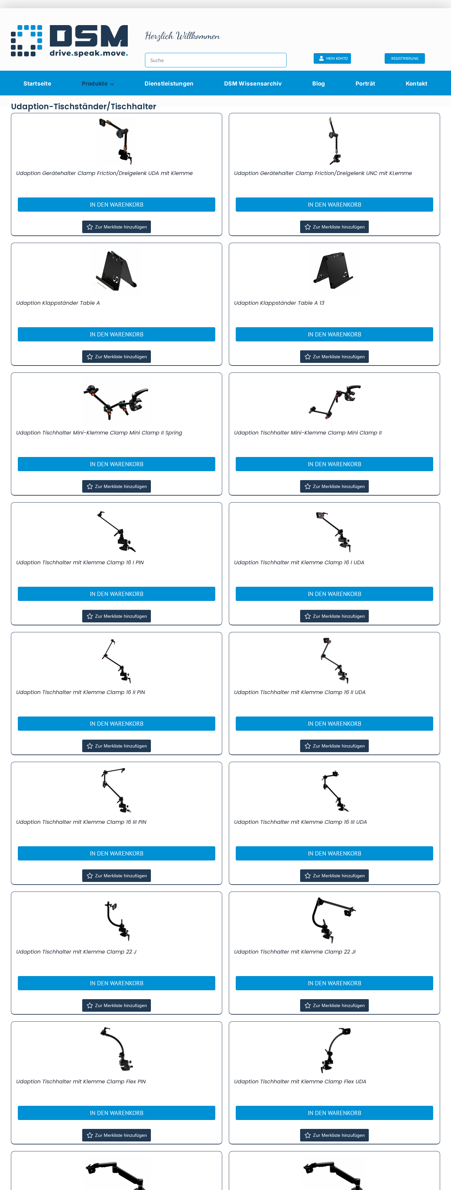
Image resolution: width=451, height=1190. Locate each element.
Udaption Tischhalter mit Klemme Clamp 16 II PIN (80, 692)
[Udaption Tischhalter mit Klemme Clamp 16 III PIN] (116, 790)
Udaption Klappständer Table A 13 (279, 303)
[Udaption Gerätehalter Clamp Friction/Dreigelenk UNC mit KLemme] (334, 141)
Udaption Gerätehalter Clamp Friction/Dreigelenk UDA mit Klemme (104, 173)
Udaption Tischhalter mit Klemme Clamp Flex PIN (81, 1081)
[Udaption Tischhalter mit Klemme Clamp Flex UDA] (334, 1049)
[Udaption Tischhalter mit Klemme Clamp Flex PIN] (116, 1049)
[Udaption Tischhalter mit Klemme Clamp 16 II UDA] (334, 660)
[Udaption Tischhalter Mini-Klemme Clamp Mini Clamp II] (334, 401)
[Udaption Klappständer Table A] (116, 271)
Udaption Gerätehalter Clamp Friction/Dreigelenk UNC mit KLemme (323, 173)
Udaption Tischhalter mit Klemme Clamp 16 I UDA (299, 562)
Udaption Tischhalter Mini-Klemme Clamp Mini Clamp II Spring (99, 433)
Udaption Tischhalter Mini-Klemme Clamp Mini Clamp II (308, 433)
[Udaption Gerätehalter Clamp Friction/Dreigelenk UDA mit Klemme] (116, 141)
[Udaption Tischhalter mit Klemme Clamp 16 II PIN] (116, 660)
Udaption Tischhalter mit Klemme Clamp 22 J (76, 952)
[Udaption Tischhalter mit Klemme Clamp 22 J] (116, 920)
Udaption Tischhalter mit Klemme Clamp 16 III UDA (300, 822)
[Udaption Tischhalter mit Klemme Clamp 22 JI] (334, 920)
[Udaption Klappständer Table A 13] (334, 271)
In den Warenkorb (117, 204)
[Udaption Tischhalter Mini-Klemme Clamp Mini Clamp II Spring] (116, 401)
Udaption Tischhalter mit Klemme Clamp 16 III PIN (81, 822)
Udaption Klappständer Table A (58, 303)
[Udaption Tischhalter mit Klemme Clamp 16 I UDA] (334, 530)
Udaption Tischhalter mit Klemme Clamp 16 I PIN (80, 562)
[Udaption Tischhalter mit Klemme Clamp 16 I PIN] (116, 530)
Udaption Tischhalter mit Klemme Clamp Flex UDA (300, 1081)
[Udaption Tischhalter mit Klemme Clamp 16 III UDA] (334, 790)
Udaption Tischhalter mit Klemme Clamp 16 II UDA (300, 692)
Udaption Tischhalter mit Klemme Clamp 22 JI (295, 952)
